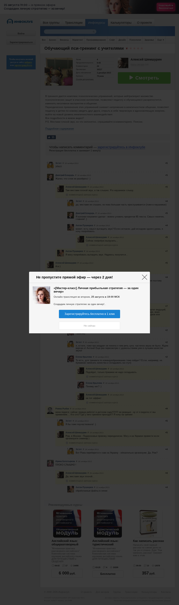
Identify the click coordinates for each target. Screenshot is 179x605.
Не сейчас (89, 325)
